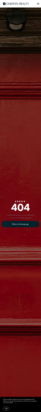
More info (16, 402)
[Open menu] (38, 4)
